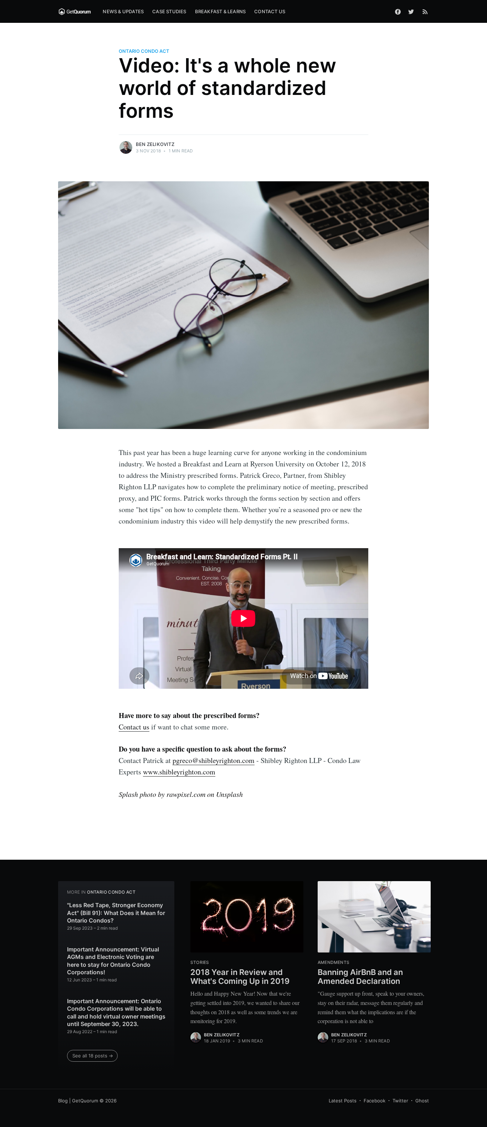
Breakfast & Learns (220, 11)
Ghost (422, 1100)
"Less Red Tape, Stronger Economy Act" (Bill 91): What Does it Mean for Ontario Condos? (116, 912)
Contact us (134, 727)
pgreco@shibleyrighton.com (214, 760)
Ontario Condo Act (144, 51)
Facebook (374, 1100)
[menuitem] (123, 12)
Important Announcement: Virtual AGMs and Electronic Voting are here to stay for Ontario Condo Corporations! (113, 961)
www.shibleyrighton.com (179, 772)
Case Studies (169, 11)
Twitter (400, 1100)
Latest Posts (343, 1100)
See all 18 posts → (92, 1055)
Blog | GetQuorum (78, 1100)
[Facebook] (397, 11)
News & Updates (123, 11)
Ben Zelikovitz (155, 144)
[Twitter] (412, 11)
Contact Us (269, 11)
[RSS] (425, 11)
